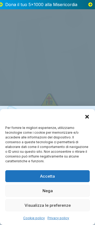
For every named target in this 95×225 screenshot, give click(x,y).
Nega (47, 190)
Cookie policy (34, 218)
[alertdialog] (47, 4)
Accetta (47, 176)
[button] (87, 116)
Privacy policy (58, 218)
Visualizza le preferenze (48, 205)
